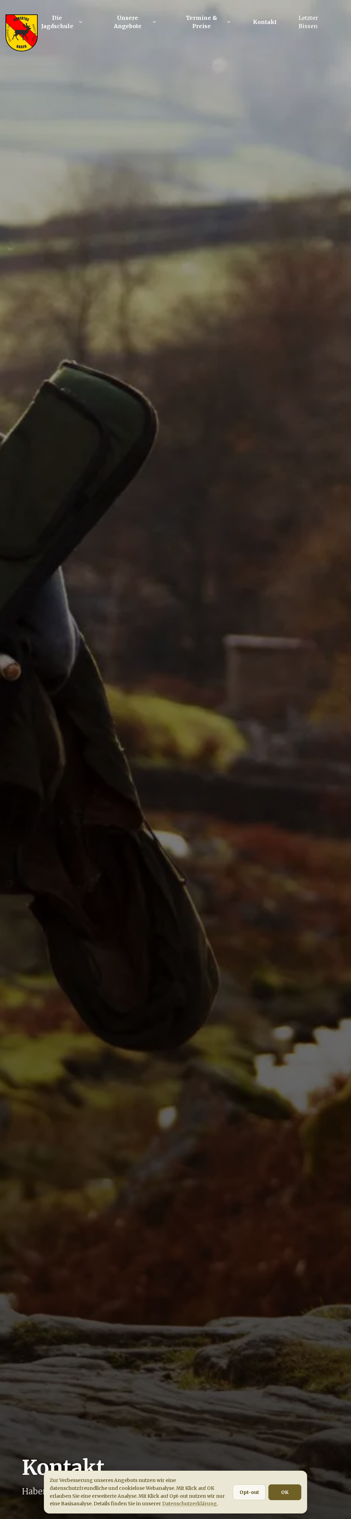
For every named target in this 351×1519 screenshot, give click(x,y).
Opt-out (249, 1492)
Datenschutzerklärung (189, 1503)
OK (285, 1492)
